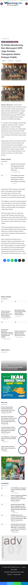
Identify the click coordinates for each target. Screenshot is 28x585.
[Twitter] (8, 260)
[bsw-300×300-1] (12, 479)
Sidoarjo (16, 41)
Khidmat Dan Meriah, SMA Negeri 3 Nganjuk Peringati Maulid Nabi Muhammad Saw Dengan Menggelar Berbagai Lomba (18, 508)
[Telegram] (15, 260)
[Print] (23, 260)
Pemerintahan (9, 41)
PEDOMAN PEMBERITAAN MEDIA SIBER (14, 572)
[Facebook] (4, 260)
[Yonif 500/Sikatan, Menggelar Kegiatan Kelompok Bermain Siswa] (22, 440)
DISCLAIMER (14, 569)
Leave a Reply (14, 344)
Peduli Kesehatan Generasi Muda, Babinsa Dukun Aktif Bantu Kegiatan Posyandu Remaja (6, 314)
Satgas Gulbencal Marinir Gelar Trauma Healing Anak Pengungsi (8, 448)
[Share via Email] (19, 260)
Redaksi (4, 60)
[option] (14, 362)
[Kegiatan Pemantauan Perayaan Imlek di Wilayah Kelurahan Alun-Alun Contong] (21, 325)
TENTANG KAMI (17, 574)
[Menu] (1, 3)
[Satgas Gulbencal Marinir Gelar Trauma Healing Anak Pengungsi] (22, 450)
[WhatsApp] (12, 260)
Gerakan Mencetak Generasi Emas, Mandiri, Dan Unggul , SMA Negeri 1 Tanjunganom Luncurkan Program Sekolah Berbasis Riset (18, 527)
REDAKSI (9, 574)
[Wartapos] (12, 3)
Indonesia (24, 567)
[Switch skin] (24, 4)
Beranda (4, 38)
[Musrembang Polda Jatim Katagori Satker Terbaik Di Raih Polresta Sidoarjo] (21, 305)
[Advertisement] (14, 22)
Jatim (8, 38)
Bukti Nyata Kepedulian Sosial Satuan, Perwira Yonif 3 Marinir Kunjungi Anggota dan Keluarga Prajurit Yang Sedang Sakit (9, 420)
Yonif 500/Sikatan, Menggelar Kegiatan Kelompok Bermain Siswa (9, 438)
